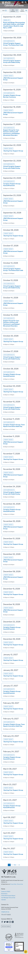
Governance (4, 893)
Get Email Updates (6, 926)
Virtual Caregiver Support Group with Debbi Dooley (12, 61)
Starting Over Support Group (13, 151)
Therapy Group (8, 75)
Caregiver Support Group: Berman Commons (12, 96)
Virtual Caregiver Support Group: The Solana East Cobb (13, 44)
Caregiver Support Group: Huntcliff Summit (12, 184)
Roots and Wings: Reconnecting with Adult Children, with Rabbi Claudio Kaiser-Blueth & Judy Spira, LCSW (14, 25)
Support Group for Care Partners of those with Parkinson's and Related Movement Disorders (11, 132)
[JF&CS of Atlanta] (9, 875)
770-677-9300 (6, 914)
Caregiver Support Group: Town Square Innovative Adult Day (14, 425)
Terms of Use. (20, 884)
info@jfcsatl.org (5, 912)
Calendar (3, 899)
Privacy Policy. (13, 884)
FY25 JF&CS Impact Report (8, 895)
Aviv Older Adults (9, 41)
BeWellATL (7, 20)
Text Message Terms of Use (8, 897)
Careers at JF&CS (5, 891)
